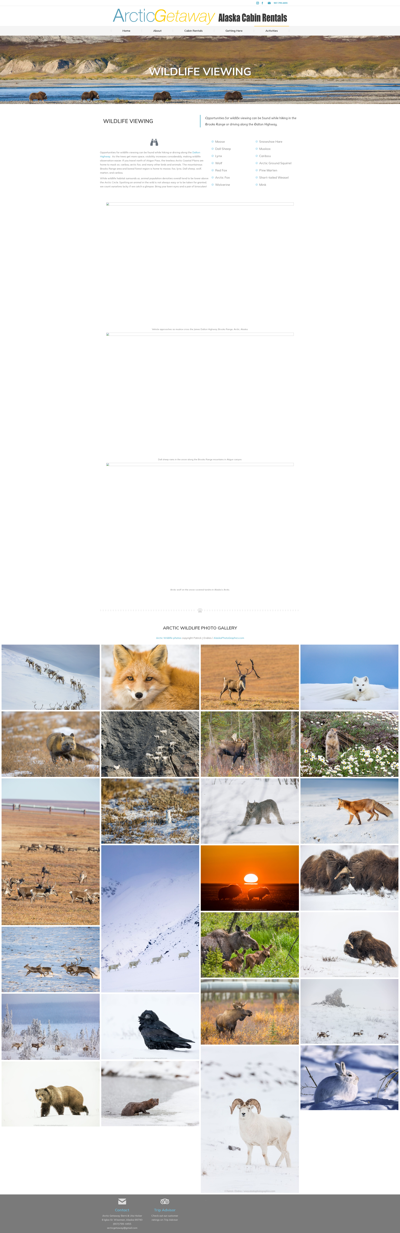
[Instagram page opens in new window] (257, 3)
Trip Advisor (165, 1210)
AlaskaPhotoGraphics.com (229, 637)
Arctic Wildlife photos (168, 637)
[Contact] (122, 1201)
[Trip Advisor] (165, 1201)
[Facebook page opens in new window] (262, 3)
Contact (122, 1210)
